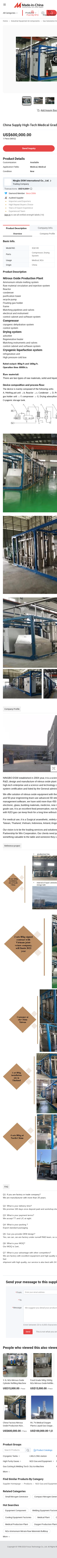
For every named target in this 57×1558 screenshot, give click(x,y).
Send (28, 1331)
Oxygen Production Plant (45, 1524)
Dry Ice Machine (37, 1466)
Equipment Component (15, 1510)
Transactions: (18, 188)
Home (5, 21)
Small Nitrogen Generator (16, 1496)
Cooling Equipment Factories (18, 1517)
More (5, 1536)
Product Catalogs (44, 1450)
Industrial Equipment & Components (25, 21)
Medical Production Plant (16, 1524)
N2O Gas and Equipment (41, 1461)
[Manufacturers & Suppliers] (28, 5)
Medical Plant (43, 1517)
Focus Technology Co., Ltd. (37, 1546)
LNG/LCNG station (38, 1456)
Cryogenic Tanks (10, 1456)
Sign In (7, 214)
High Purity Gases (11, 1461)
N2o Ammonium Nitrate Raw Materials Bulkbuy (26, 1531)
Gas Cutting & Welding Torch (16, 1466)
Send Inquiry (29, 148)
